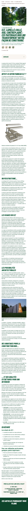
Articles (12, 1)
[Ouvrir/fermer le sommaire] (24, 57)
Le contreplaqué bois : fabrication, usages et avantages (15, 489)
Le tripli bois (14, 486)
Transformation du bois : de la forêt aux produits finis (14, 492)
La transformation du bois (7, 27)
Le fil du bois (7, 1)
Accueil (3, 1)
